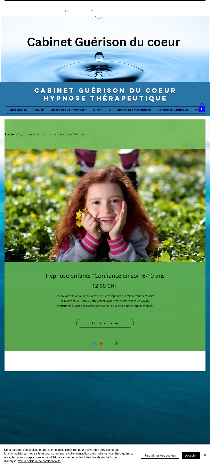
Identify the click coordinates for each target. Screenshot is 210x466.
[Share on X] (116, 343)
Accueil (10, 134)
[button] (202, 107)
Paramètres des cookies (160, 455)
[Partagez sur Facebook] (93, 343)
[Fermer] (205, 455)
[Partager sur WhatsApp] (108, 343)
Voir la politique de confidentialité (39, 461)
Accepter (191, 455)
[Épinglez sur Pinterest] (101, 343)
